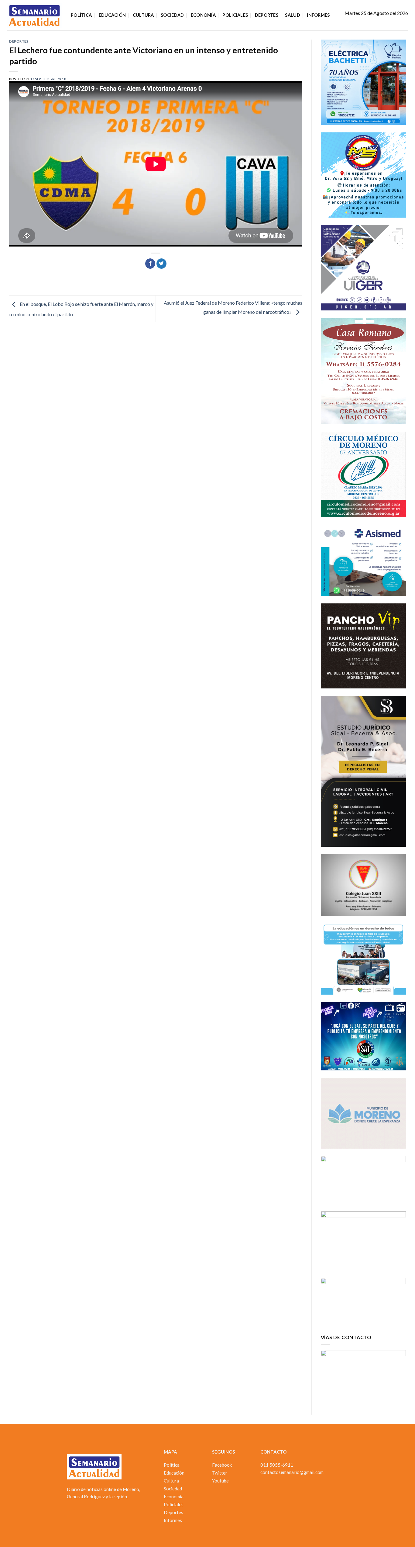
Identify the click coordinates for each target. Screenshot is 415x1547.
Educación (112, 15)
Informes (318, 15)
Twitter (219, 1472)
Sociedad (172, 15)
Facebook (222, 1465)
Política (81, 15)
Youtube (220, 1480)
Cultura (143, 15)
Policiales (235, 15)
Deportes (266, 15)
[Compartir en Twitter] (161, 263)
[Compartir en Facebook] (150, 263)
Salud (292, 15)
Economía (203, 15)
